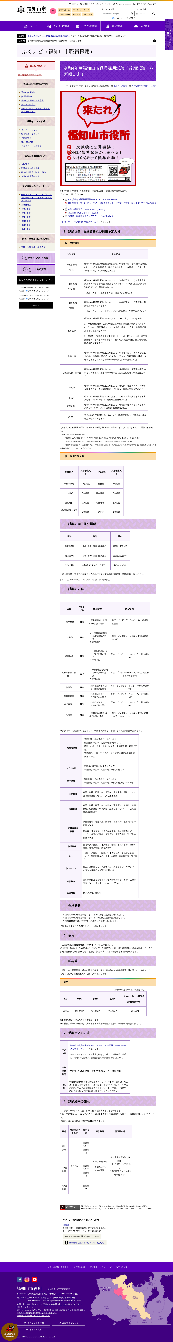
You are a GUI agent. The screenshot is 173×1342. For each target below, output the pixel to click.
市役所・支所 (36, 1329)
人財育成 (25, 164)
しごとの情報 (89, 26)
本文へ (75, 4)
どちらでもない (34, 291)
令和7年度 (26, 229)
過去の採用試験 (28, 92)
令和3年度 (26, 213)
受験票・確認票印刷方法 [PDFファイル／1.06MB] (90, 216)
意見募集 (76, 14)
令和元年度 (26, 205)
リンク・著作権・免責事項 (57, 1267)
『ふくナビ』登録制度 (31, 146)
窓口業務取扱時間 (35, 1323)
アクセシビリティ (97, 1267)
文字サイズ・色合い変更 (146, 4)
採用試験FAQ (27, 96)
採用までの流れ (28, 104)
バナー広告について (118, 1267)
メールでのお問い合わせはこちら (84, 1236)
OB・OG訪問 (27, 142)
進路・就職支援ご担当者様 (36, 239)
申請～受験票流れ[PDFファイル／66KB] (86, 209)
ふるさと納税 (64, 14)
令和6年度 (26, 225)
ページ (125, 18)
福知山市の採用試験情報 (35, 84)
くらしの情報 (61, 26)
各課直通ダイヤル (70, 1323)
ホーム (34, 26)
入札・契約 (87, 14)
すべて (116, 18)
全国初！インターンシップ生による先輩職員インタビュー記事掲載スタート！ (36, 198)
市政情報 (145, 26)
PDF (133, 18)
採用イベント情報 (36, 121)
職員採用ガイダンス (30, 134)
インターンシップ (29, 130)
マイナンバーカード (81, 10)
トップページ (34, 36)
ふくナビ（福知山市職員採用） (56, 36)
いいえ (46, 291)
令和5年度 (26, 221)
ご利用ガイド (88, 4)
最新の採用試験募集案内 (32, 100)
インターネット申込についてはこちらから (79, 222)
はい (23, 291)
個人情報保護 (79, 1267)
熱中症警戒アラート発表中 (30, 75)
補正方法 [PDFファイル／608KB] (83, 213)
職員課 (66, 1225)
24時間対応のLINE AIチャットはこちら (86, 1243)
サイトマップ (105, 4)
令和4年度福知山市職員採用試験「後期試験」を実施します (54, 41)
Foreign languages (123, 4)
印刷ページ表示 (120, 86)
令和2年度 (26, 209)
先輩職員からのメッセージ (36, 186)
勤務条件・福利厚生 (30, 168)
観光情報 (117, 26)
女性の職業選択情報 (30, 176)
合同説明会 (26, 138)
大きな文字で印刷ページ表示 (143, 86)
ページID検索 (141, 9)
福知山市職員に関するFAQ (33, 172)
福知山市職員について (35, 156)
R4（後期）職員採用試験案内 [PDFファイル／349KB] (92, 199)
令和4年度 (26, 217)
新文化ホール (64, 10)
